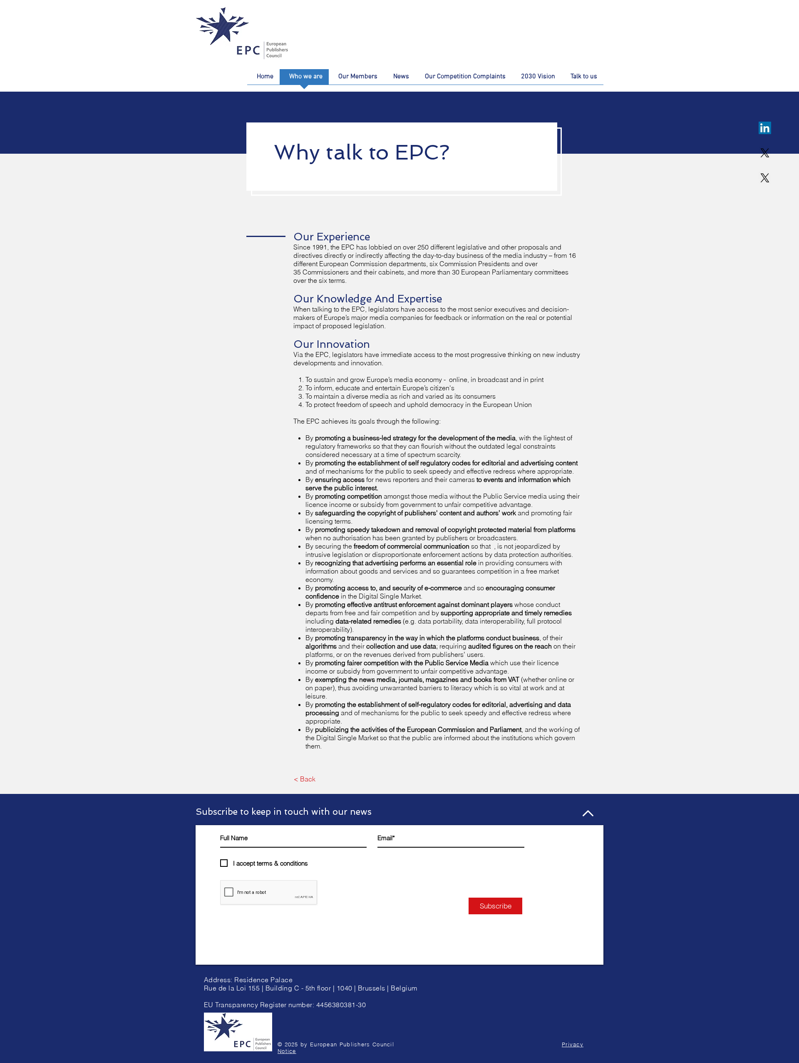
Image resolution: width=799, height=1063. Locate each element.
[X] (765, 153)
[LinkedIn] (765, 128)
